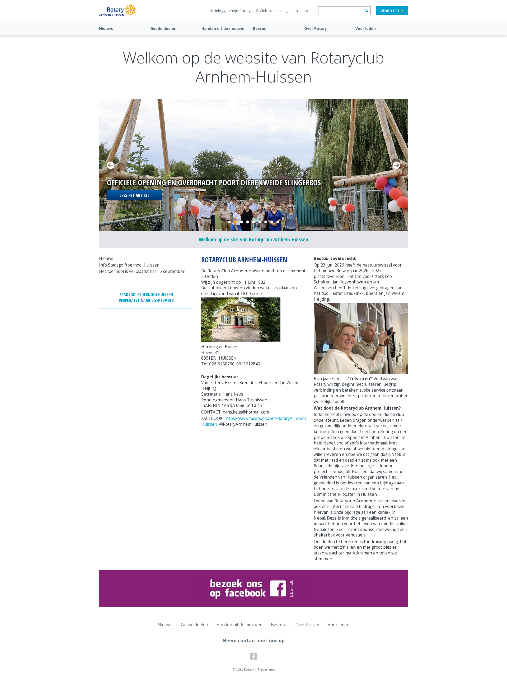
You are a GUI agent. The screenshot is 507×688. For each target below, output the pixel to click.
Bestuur (260, 28)
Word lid (390, 10)
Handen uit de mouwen (223, 28)
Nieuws (106, 28)
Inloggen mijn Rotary (233, 10)
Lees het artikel (134, 195)
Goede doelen (163, 28)
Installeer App (301, 10)
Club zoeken (270, 10)
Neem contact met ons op (253, 640)
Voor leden (365, 28)
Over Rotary (315, 28)
